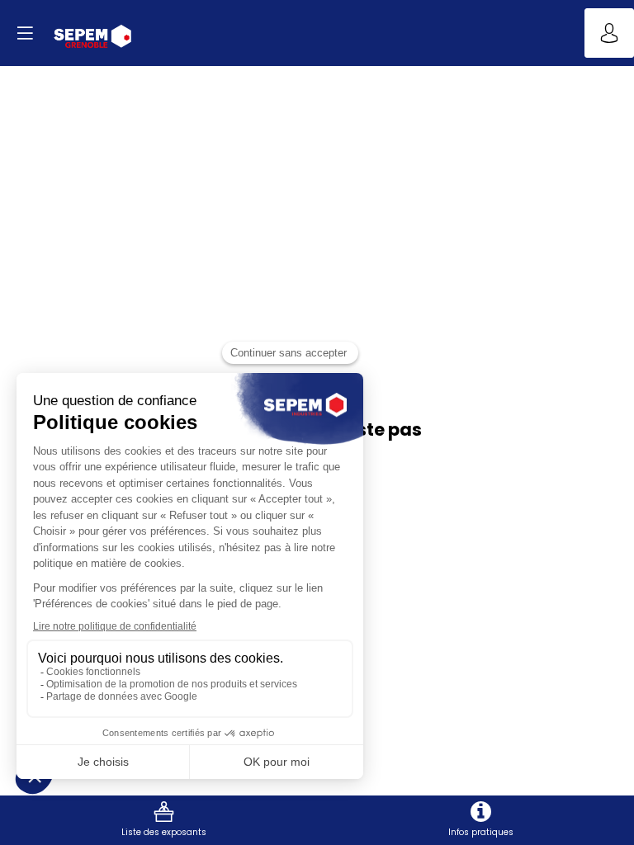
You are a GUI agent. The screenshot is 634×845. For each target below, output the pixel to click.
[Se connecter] (609, 33)
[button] (25, 33)
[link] (163, 820)
